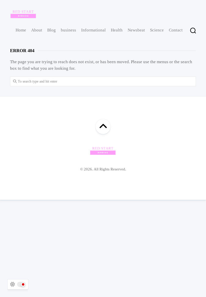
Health (117, 30)
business (68, 30)
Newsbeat (136, 30)
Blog (51, 30)
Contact (176, 30)
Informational (93, 30)
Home (21, 30)
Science (157, 30)
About (36, 30)
